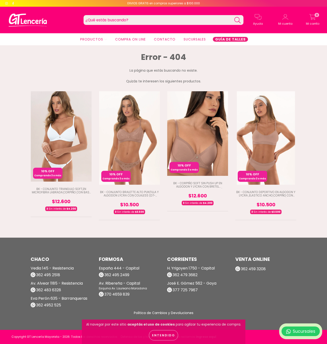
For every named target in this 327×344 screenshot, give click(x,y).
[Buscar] (237, 20)
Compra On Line (130, 39)
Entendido (163, 335)
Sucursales (195, 39)
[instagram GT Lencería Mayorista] (7, 3)
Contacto (164, 39)
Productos (92, 39)
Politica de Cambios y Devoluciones (163, 312)
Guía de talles (230, 39)
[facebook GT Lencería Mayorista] (13, 3)
